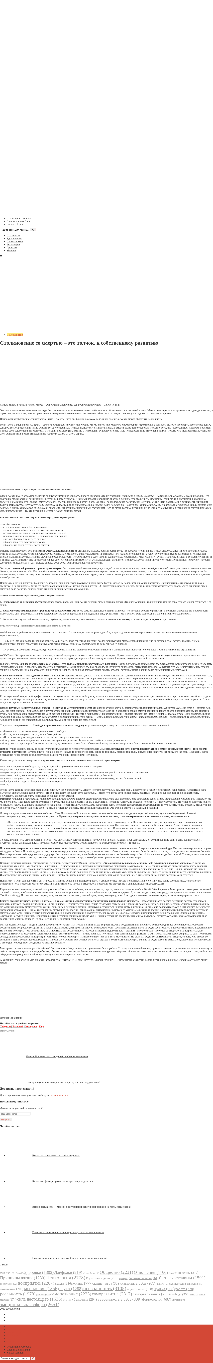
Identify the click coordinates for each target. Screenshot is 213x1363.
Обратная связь (30, 1308)
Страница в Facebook (19, 1314)
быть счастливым (182, 1277)
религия (43, 1294)
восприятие (36, 1283)
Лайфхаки (68, 1272)
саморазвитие (112, 1293)
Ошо (173, 1273)
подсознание (140, 1289)
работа (184, 1289)
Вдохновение (14, 238)
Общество (116, 1272)
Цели (123, 1278)
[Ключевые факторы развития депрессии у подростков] (19, 1181)
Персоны (188, 1272)
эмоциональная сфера (29, 1304)
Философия (13, 244)
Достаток (12, 247)
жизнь (83, 1283)
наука (71, 1288)
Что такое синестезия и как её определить (56, 1155)
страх (11, 1030)
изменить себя (138, 1283)
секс (194, 1294)
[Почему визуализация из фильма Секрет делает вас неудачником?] (19, 1258)
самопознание (70, 1293)
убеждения (84, 1299)
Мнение (11, 250)
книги (163, 1283)
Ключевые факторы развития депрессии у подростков (63, 1181)
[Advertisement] (106, 377)
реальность (17, 1293)
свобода (180, 1294)
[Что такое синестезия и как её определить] (19, 1155)
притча (164, 1289)
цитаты (178, 1299)
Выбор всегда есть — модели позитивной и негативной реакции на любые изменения (81, 1206)
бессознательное (143, 1278)
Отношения (151, 1272)
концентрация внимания (186, 1283)
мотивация (11, 1289)
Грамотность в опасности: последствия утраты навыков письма (68, 1232)
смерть (4, 1030)
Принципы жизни (22, 1277)
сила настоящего (39, 1299)
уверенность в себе (119, 1299)
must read (7, 1272)
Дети (20, 1273)
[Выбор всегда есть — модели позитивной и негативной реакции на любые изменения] (19, 1206)
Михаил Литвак (91, 1273)
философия (156, 1299)
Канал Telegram (15, 1320)
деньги (63, 1283)
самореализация (151, 1294)
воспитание (8, 1283)
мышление (41, 1288)
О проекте (46, 1308)
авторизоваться (59, 1095)
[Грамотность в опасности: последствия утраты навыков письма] (19, 1232)
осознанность (104, 1288)
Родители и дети (102, 1278)
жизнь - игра (107, 1283)
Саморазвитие (15, 241)
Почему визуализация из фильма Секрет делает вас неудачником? (63, 1082)
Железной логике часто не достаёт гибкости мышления (57, 1056)
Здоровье (39, 1272)
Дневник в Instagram (18, 1317)
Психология (13, 235)
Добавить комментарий (16, 351)
